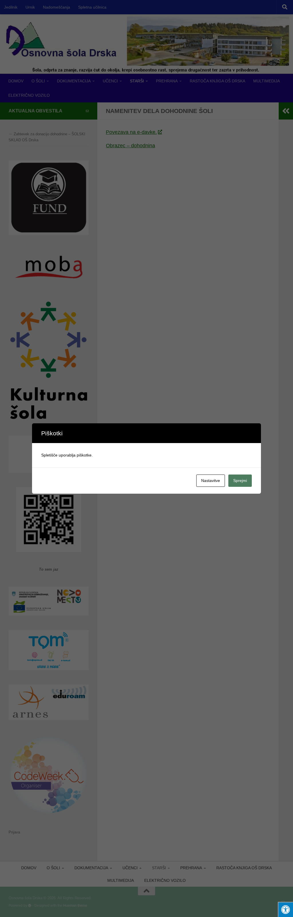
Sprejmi (240, 480)
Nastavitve (210, 480)
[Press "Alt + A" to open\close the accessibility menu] (285, 909)
